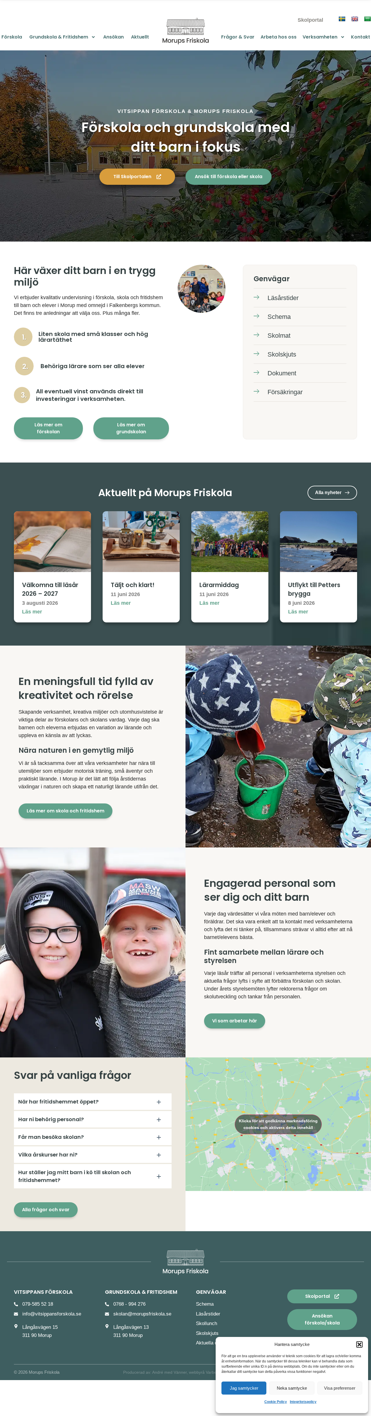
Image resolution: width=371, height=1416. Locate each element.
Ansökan (113, 37)
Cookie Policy (275, 1402)
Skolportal (310, 20)
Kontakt (360, 37)
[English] (354, 19)
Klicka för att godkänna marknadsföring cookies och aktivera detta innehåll (278, 1124)
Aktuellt (140, 37)
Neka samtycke (292, 1388)
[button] (359, 1344)
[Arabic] (367, 19)
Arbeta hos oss (279, 37)
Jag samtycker (244, 1388)
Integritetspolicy (303, 1402)
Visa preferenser (339, 1388)
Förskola (11, 37)
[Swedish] (342, 19)
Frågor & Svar (237, 37)
